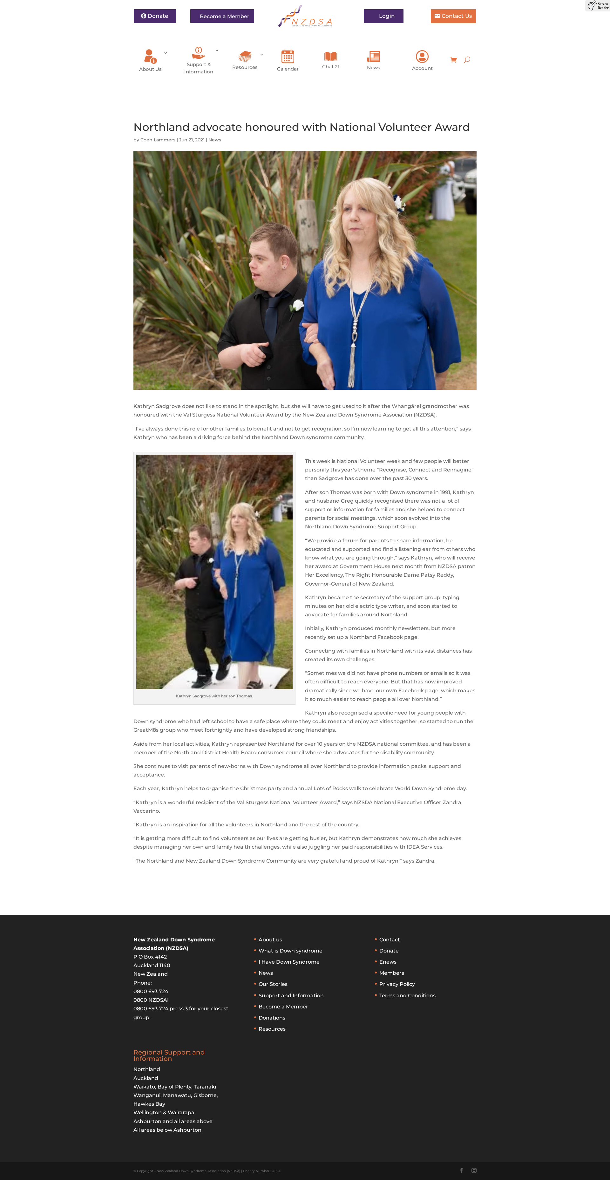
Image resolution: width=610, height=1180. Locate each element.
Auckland (145, 1078)
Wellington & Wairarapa (163, 1112)
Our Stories (273, 984)
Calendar (288, 69)
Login (387, 16)
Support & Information (198, 68)
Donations (272, 1018)
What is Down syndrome (290, 951)
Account (422, 68)
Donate (158, 16)
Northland (146, 1069)
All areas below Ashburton (167, 1130)
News (373, 67)
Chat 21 (331, 67)
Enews (387, 962)
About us (270, 940)
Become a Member (224, 16)
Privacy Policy (397, 984)
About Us (150, 69)
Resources (245, 67)
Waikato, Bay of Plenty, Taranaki (174, 1087)
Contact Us (457, 16)
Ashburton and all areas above (173, 1121)
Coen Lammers (157, 140)
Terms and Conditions (407, 996)
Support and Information (291, 996)
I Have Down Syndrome (289, 962)
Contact (389, 940)
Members (391, 973)
